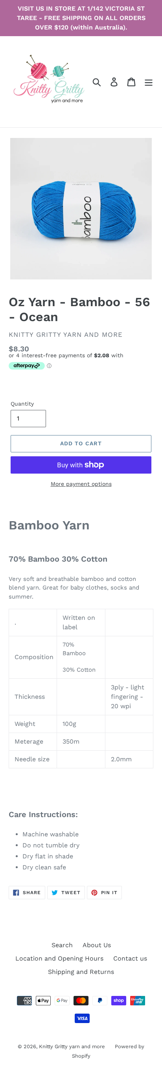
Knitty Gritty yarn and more (72, 1046)
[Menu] (148, 82)
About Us (97, 945)
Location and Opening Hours (59, 958)
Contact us (130, 958)
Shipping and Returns (81, 971)
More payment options (81, 484)
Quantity (22, 403)
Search (62, 945)
